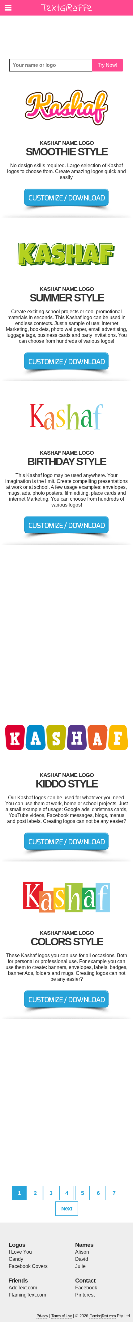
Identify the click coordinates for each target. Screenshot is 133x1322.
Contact (85, 1280)
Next (66, 1208)
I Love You (20, 1252)
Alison (82, 1252)
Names (84, 1245)
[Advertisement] (68, 32)
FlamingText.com (27, 1294)
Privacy (42, 1316)
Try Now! (107, 65)
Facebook (86, 1287)
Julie (80, 1266)
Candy (16, 1259)
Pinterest (85, 1294)
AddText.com (23, 1287)
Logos (17, 1245)
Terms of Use (61, 1316)
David (81, 1259)
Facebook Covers (28, 1266)
